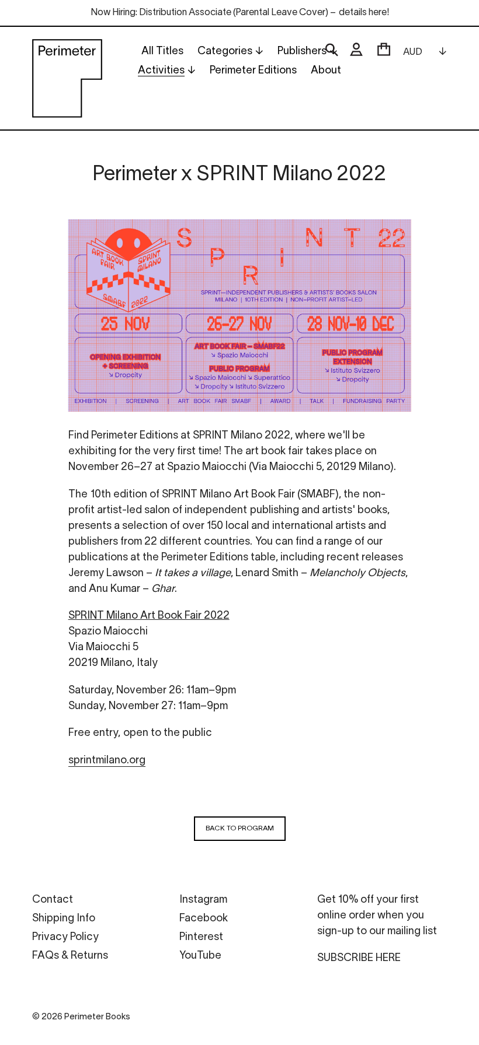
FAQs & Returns (70, 956)
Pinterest (201, 937)
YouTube (200, 956)
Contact (52, 900)
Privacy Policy (65, 937)
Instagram (203, 900)
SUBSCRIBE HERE (359, 958)
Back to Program (240, 828)
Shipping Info (63, 919)
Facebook (203, 919)
